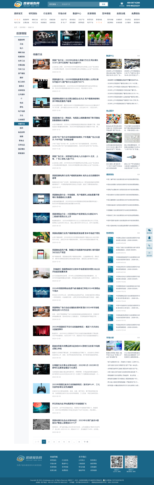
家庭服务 (137, 22)
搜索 (103, 4)
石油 (21, 44)
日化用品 (128, 19)
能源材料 (26, 19)
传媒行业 (31, 27)
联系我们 (93, 460)
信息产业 (64, 19)
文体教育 (21, 119)
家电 (21, 107)
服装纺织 (137, 19)
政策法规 (121, 13)
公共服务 (128, 22)
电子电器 (21, 111)
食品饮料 (21, 132)
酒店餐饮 (110, 22)
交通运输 (26, 22)
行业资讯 (47, 13)
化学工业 (44, 19)
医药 (21, 128)
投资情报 (91, 13)
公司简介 (82, 460)
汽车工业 (35, 22)
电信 (21, 103)
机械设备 (52, 19)
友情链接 (93, 470)
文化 (21, 115)
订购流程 (82, 464)
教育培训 (90, 19)
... (74, 442)
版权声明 (82, 470)
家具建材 (73, 22)
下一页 (86, 442)
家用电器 (81, 22)
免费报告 (135, 13)
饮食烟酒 (119, 22)
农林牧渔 (52, 22)
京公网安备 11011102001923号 (114, 480)
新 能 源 (17, 19)
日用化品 (21, 145)
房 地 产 (64, 22)
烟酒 (21, 136)
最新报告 (110, 174)
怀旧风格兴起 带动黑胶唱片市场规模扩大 (69, 404)
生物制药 (119, 19)
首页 (15, 27)
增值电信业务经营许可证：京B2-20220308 (105, 482)
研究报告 (33, 13)
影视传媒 (99, 19)
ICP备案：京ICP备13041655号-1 (79, 482)
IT (21, 98)
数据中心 (77, 13)
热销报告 (110, 233)
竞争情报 (106, 13)
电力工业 (17, 22)
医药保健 (110, 19)
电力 (21, 48)
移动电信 (73, 19)
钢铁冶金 (35, 19)
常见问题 (82, 467)
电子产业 (90, 22)
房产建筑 (21, 73)
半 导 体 (99, 22)
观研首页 (18, 13)
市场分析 (62, 13)
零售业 (21, 141)
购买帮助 (93, 464)
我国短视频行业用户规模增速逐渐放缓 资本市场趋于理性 (76, 233)
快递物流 (44, 22)
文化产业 (81, 19)
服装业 (21, 86)
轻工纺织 (21, 82)
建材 (21, 77)
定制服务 (93, 467)
